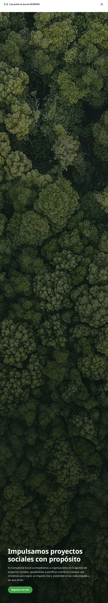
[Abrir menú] (102, 4)
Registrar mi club (20, 589)
